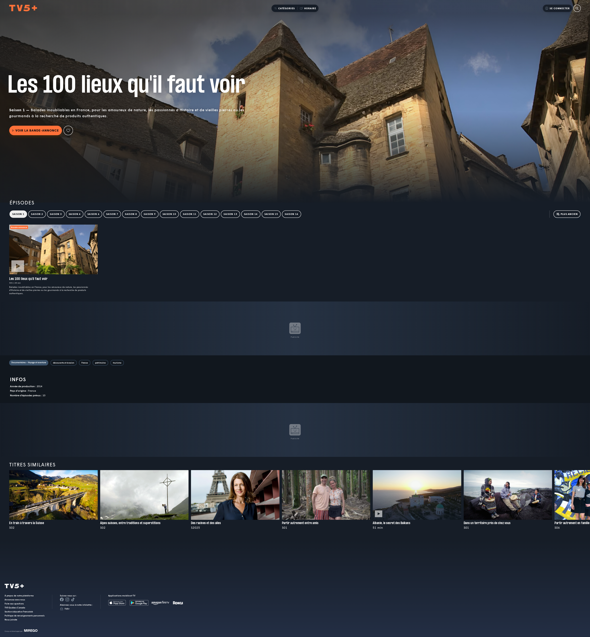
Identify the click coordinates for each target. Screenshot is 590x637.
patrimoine (100, 362)
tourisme (117, 362)
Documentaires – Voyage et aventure (28, 362)
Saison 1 (18, 214)
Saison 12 (210, 214)
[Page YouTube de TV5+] (73, 599)
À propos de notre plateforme (19, 596)
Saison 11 (190, 214)
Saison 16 (291, 214)
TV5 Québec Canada (15, 608)
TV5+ (67, 609)
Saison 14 (251, 214)
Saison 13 (230, 214)
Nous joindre (11, 620)
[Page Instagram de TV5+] (67, 599)
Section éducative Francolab (19, 612)
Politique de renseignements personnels (25, 616)
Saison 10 (169, 214)
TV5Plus (23, 8)
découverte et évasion (63, 362)
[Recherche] (577, 8)
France (84, 362)
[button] (284, 8)
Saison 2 (37, 214)
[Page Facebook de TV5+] (62, 599)
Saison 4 (75, 214)
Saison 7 (112, 214)
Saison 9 (150, 214)
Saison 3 (56, 214)
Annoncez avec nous (15, 600)
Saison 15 (271, 214)
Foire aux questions (14, 604)
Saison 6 (93, 214)
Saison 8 (131, 214)
